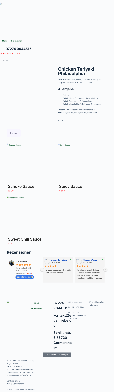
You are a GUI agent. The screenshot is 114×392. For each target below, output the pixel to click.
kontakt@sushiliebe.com (62, 320)
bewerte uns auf (24, 277)
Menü (4, 41)
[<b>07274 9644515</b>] (3, 49)
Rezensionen (16, 41)
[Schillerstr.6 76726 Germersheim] (50, 333)
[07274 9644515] (50, 303)
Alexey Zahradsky (59, 260)
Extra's (13, 133)
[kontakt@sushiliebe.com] (50, 315)
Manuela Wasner (90, 260)
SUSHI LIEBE (21, 261)
